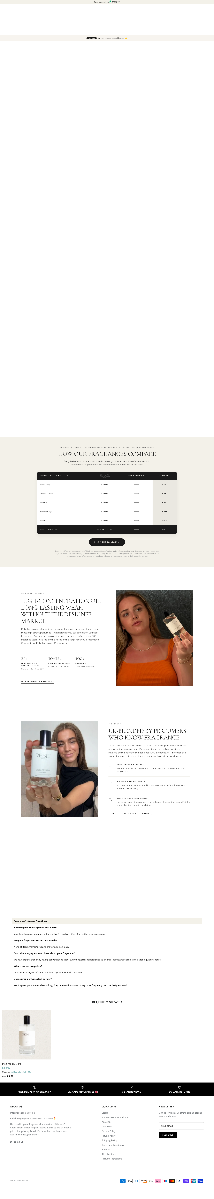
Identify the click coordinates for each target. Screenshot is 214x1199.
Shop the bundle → (107, 542)
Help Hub (157, 31)
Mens (54, 31)
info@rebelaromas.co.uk (127, 959)
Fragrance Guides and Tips (115, 1117)
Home (14, 46)
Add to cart (153, 102)
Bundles (80, 31)
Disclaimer (107, 1126)
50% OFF (129, 31)
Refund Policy (108, 1135)
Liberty (22, 46)
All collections (108, 1154)
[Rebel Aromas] (22, 18)
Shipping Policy (109, 1140)
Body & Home (96, 31)
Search (105, 1112)
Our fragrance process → (37, 681)
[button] (124, 64)
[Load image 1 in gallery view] (78, 83)
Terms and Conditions (113, 1144)
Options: (6, 1072)
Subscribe (167, 1135)
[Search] (179, 18)
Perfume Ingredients (112, 1158)
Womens (67, 31)
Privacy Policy (109, 1131)
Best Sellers (114, 31)
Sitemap (106, 1149)
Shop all (144, 31)
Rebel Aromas (22, 1180)
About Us (106, 1121)
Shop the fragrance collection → (130, 814)
